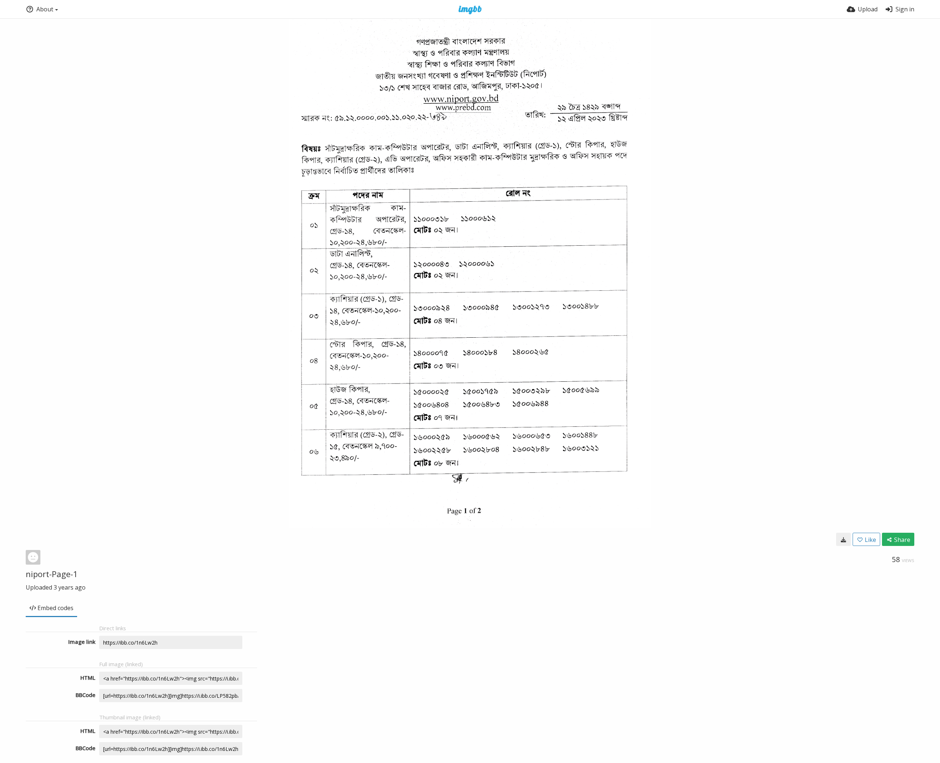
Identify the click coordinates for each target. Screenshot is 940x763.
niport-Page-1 (52, 573)
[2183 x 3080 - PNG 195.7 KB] (843, 539)
